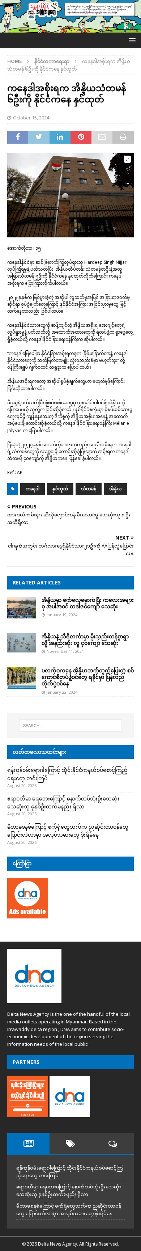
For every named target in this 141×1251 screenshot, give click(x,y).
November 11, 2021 (65, 651)
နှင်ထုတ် (60, 489)
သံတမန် (88, 489)
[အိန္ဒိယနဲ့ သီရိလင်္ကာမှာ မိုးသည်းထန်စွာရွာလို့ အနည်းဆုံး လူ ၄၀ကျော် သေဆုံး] (21, 642)
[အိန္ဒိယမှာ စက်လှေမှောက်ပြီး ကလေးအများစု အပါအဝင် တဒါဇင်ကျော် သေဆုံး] (21, 607)
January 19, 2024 (62, 614)
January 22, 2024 (62, 692)
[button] (131, 40)
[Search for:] (71, 725)
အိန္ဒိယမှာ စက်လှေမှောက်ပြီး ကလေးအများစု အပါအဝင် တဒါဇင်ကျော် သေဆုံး (88, 603)
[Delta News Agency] (70, 28)
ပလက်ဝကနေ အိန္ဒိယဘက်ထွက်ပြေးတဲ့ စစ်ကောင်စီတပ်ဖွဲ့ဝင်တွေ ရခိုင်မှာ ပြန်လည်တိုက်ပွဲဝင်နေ (88, 677)
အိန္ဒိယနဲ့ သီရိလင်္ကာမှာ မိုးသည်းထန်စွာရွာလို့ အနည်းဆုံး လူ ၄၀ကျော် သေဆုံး (85, 639)
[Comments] (112, 1143)
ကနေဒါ (32, 489)
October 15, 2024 (31, 117)
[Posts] (28, 1143)
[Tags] (71, 1143)
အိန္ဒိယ (115, 489)
